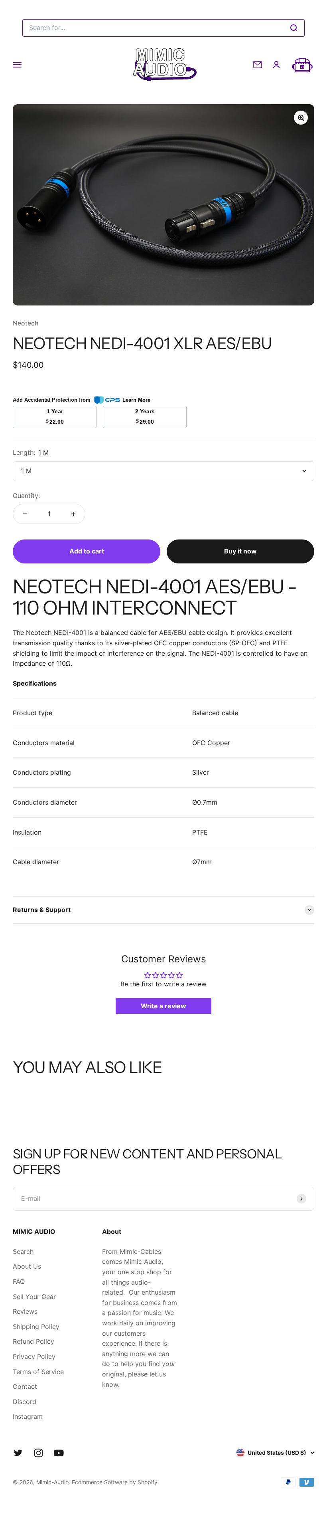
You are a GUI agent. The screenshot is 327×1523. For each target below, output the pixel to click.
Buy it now (240, 551)
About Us (27, 1266)
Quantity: (26, 496)
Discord (24, 1402)
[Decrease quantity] (24, 514)
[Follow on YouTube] (58, 1453)
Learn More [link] (136, 400)
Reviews (25, 1311)
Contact (25, 1386)
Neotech (25, 323)
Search (23, 1251)
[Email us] (257, 64)
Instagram (28, 1416)
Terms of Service (38, 1372)
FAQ (19, 1281)
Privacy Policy (34, 1356)
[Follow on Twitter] (18, 1453)
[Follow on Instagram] (38, 1453)
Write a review (163, 1006)
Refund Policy (33, 1341)
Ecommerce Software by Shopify (115, 1482)
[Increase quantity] (73, 514)
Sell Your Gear (34, 1297)
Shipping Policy (36, 1327)
